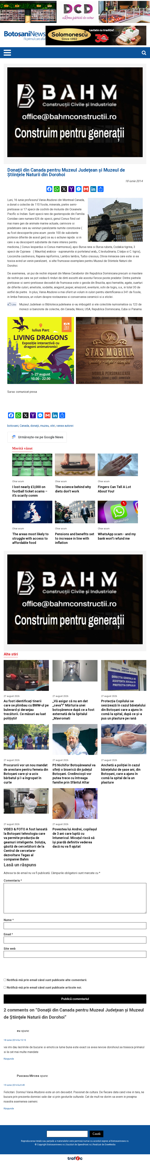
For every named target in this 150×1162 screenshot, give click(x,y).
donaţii (34, 425)
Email (8, 934)
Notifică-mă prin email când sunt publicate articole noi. (44, 987)
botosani (12, 425)
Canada (24, 425)
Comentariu (13, 880)
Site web (10, 948)
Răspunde (9, 1059)
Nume (9, 920)
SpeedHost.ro (84, 1144)
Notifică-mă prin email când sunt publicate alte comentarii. (47, 980)
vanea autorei (64, 425)
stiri (52, 425)
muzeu (44, 425)
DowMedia (110, 1144)
